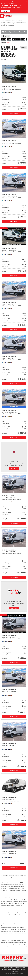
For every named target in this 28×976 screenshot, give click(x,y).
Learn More (14, 608)
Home (2, 20)
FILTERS (7, 36)
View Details (14, 113)
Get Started (14, 468)
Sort (24, 47)
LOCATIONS (8, 964)
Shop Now (5, 11)
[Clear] (8, 42)
